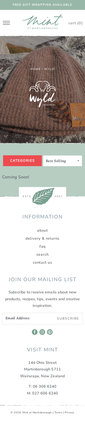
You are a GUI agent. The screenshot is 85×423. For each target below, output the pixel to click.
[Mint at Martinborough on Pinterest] (50, 333)
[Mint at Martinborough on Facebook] (35, 333)
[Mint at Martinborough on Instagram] (42, 333)
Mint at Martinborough (37, 412)
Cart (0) (75, 23)
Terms (58, 412)
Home (35, 69)
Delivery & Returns (43, 238)
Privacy (69, 412)
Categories (22, 160)
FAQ (42, 246)
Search (42, 254)
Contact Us (42, 262)
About (42, 230)
